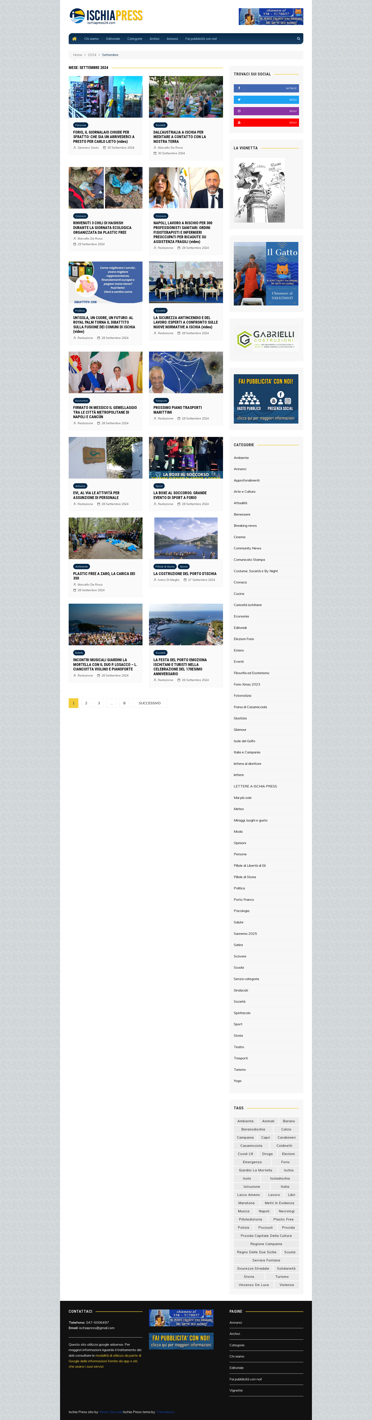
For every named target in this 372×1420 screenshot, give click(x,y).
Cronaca (80, 216)
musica (244, 1211)
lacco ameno (248, 1195)
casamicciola (251, 1146)
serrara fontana (266, 1260)
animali (268, 1121)
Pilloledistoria (250, 1219)
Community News (247, 548)
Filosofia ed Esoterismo (251, 673)
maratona (246, 1203)
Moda (238, 831)
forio (285, 1162)
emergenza (252, 1162)
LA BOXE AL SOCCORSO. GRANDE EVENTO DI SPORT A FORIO (180, 495)
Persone (80, 125)
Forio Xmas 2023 (247, 684)
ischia (289, 1170)
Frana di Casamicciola (250, 707)
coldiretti (284, 1146)
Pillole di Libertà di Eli (250, 865)
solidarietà (286, 1268)
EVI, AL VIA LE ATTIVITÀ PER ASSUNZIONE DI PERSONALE (96, 495)
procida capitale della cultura (266, 1236)
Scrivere (240, 956)
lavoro (274, 1195)
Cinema (239, 537)
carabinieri (287, 1137)
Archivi (154, 39)
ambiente (245, 1121)
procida (288, 1227)
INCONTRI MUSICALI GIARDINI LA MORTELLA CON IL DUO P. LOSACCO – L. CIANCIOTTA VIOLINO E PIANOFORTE (105, 664)
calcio (286, 1129)
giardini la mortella (255, 1170)
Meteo (239, 809)
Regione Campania (266, 1244)
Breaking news (245, 525)
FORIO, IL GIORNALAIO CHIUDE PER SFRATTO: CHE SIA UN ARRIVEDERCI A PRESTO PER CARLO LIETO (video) (104, 137)
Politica (80, 310)
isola (247, 1178)
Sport (159, 486)
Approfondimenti (247, 480)
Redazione (165, 248)
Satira (238, 945)
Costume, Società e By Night (256, 571)
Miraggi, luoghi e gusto (251, 820)
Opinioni (240, 843)
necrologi (287, 1211)
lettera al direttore (247, 763)
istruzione (251, 1187)
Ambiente (81, 566)
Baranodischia (253, 1129)
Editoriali (240, 627)
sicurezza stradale (253, 1268)
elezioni (288, 1154)
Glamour (240, 729)
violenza (287, 1285)
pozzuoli (265, 1227)
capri (265, 1137)
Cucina (239, 593)
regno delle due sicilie (257, 1252)
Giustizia (240, 718)
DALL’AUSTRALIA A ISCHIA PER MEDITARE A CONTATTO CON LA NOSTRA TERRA (179, 137)
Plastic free (283, 1219)
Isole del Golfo (244, 741)
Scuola (239, 967)
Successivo (150, 703)
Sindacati (241, 990)
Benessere (242, 514)
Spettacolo (242, 1013)
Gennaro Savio (88, 148)
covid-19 (245, 1154)
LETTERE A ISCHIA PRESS (255, 786)
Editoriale (113, 39)
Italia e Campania (247, 752)
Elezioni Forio (244, 639)
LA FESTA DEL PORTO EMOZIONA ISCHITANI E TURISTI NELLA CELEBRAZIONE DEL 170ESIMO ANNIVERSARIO (180, 667)
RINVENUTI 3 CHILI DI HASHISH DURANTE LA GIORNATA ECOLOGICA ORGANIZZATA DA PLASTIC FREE (102, 227)
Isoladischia (280, 1178)
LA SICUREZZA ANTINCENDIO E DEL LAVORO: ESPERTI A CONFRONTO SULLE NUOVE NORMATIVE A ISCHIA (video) (185, 322)
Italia (285, 1187)
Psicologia (241, 911)
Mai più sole (243, 797)
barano (289, 1121)
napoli (264, 1211)
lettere (239, 775)
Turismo (240, 1069)
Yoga (237, 1081)
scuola (290, 1252)
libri (291, 1195)
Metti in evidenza (279, 1203)
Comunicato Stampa (249, 559)
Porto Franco (244, 899)
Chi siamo (91, 39)
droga (267, 1154)
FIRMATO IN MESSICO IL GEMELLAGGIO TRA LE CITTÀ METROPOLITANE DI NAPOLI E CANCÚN (105, 412)
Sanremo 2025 (245, 933)
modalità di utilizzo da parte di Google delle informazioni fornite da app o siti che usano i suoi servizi (105, 1361)
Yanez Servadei (111, 1412)
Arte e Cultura (244, 491)
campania (245, 1137)
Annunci (172, 39)
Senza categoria (246, 979)
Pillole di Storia (165, 566)
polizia (243, 1227)
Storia (184, 566)
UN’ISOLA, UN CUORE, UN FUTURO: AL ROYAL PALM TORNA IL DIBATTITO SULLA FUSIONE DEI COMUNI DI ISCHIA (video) (104, 324)
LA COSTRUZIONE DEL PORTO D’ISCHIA (185, 573)
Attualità (240, 503)
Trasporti (161, 400)
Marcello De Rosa (170, 148)
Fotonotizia (242, 695)
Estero (239, 650)
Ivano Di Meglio (169, 580)
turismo (282, 1277)
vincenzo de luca (254, 1285)
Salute (238, 922)
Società (160, 125)
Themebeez (165, 1412)
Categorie (134, 39)
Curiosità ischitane (248, 605)
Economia (81, 400)
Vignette (236, 1390)
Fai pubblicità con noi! (201, 39)
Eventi (79, 652)
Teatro (239, 1047)
